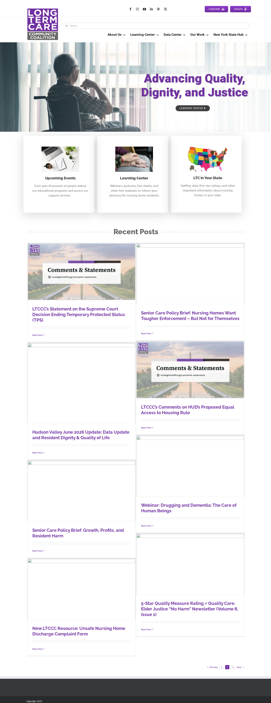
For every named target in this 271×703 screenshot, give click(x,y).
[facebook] (130, 9)
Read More (37, 335)
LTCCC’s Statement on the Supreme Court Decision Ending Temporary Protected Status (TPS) (78, 314)
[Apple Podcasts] (158, 9)
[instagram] (137, 9)
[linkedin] (151, 9)
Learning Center (192, 108)
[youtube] (144, 9)
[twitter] (165, 9)
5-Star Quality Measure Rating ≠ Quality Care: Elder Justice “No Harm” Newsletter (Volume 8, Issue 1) (189, 609)
